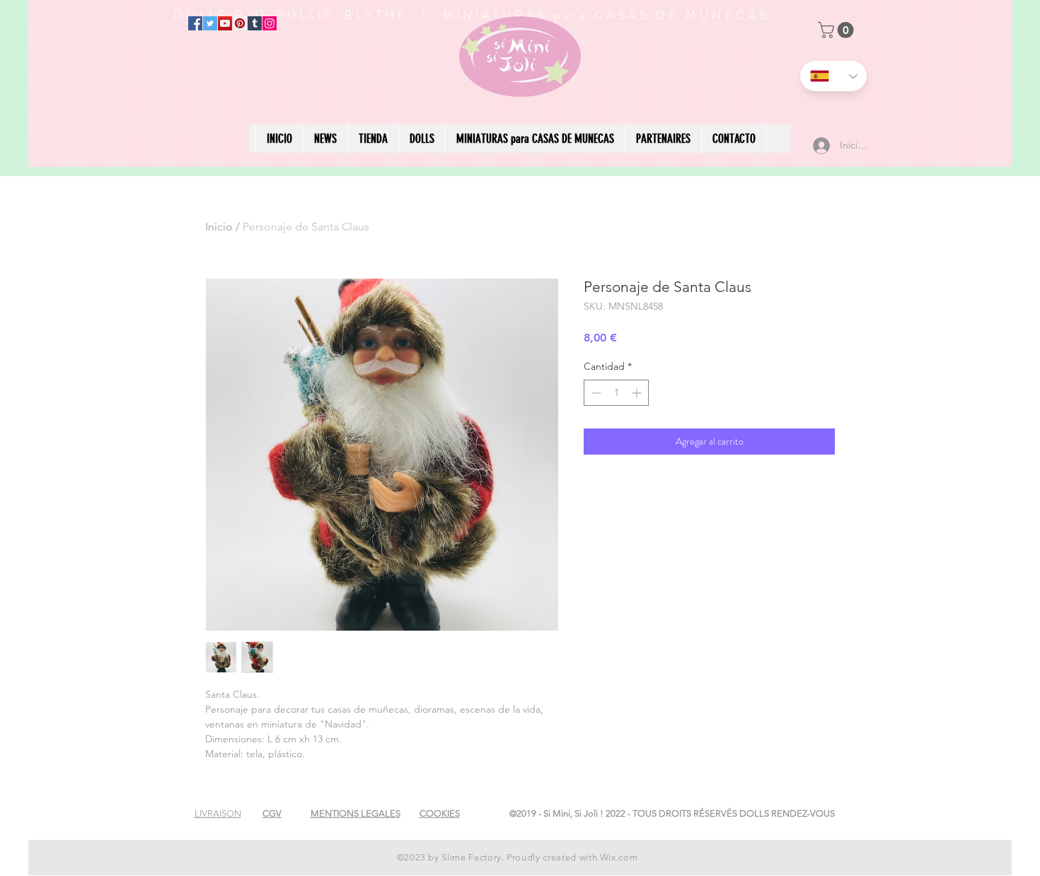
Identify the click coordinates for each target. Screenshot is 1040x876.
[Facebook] (195, 23)
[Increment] (638, 392)
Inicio (219, 226)
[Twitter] (210, 23)
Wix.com (619, 857)
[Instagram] (269, 23)
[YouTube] (225, 23)
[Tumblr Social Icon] (255, 23)
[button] (837, 30)
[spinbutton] (616, 392)
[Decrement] (594, 392)
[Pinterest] (240, 23)
